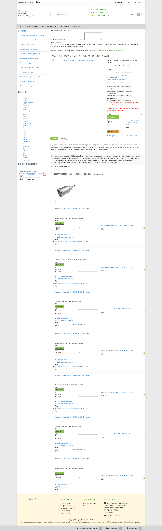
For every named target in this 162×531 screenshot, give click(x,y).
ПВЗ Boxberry (111, 84)
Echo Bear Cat (27, 112)
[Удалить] (142, 124)
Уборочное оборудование (29, 58)
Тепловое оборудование (28, 63)
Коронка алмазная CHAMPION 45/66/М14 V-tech (117, 350)
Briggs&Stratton (28, 103)
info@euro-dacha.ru (113, 515)
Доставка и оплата (49, 26)
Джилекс (26, 153)
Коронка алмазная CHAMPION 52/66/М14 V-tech (117, 267)
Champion (26, 105)
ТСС (24, 148)
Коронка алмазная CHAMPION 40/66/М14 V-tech (117, 392)
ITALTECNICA (27, 123)
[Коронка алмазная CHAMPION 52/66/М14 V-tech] (99, 242)
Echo (24, 109)
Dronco (25, 107)
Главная (53, 50)
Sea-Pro (25, 137)
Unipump (25, 139)
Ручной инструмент (26, 72)
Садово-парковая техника (29, 49)
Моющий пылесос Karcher (28, 40)
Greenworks (26, 160)
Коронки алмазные (82, 50)
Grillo (24, 116)
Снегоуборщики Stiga (27, 44)
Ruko (24, 135)
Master (25, 125)
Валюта (138, 2)
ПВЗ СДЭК (110, 89)
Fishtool (25, 114)
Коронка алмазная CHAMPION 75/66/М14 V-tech (134, 122)
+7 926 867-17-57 (111, 513)
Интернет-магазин (26, 2)
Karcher (25, 98)
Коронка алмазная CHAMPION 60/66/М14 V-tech (117, 226)
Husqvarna (26, 119)
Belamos (25, 100)
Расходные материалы (28, 81)
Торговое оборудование (28, 86)
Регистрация (119, 2)
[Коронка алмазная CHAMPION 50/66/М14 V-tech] (99, 283)
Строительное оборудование (30, 54)
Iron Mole (26, 121)
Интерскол (26, 144)
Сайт (39, 2)
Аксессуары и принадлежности (31, 77)
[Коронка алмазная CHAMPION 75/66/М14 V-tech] (77, 60)
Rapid (24, 132)
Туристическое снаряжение (29, 67)
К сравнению (132, 136)
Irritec (24, 155)
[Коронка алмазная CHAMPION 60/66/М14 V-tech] (99, 190)
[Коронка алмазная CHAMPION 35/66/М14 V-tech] (99, 450)
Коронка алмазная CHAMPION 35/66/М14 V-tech (117, 475)
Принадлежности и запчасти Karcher (32, 35)
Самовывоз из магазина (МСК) (117, 79)
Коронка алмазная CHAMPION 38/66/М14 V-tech (117, 434)
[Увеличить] (56, 202)
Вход (128, 2)
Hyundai (25, 158)
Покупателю (64, 26)
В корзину (111, 117)
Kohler (25, 151)
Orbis (24, 130)
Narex (24, 128)
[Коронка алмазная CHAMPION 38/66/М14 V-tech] (99, 408)
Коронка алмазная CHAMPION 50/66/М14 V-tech (117, 309)
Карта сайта (77, 26)
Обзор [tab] (54, 139)
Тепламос (26, 146)
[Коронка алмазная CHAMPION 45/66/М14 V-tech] (99, 325)
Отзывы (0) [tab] (64, 139)
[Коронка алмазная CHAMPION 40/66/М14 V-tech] (99, 367)
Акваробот (26, 142)
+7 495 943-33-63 (111, 510)
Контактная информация (29, 26)
